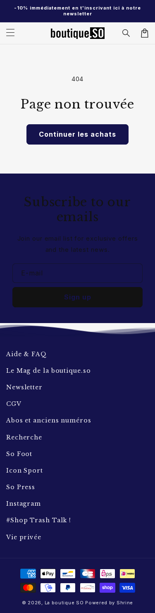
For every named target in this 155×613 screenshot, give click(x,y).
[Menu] (10, 33)
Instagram (23, 503)
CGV (13, 404)
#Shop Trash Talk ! (38, 520)
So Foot (19, 454)
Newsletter (24, 387)
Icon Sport (24, 470)
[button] (126, 33)
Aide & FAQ (26, 354)
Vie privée (23, 537)
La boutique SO (64, 603)
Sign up (77, 297)
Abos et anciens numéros (48, 420)
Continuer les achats (77, 134)
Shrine (125, 603)
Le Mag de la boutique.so (48, 370)
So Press (20, 487)
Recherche (24, 437)
